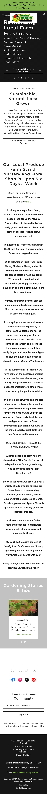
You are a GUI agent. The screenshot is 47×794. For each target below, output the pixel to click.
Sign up (23, 715)
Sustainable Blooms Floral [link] (23, 742)
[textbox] (23, 705)
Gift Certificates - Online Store (23, 70)
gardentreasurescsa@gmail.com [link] (26, 772)
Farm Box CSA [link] (23, 746)
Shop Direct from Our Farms (23, 142)
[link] (23, 14)
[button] (14, 78)
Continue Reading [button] (23, 635)
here (28, 201)
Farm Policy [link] (23, 755)
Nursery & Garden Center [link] (23, 750)
